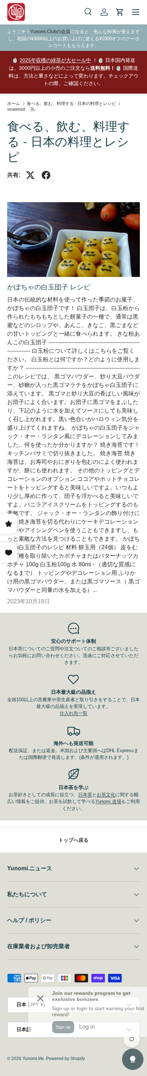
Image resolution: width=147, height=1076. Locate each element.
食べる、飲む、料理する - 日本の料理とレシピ (71, 103)
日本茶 (85, 794)
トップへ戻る (73, 840)
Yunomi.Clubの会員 (50, 31)
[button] (120, 12)
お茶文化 (106, 794)
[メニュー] (135, 12)
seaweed (16, 109)
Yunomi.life (33, 1058)
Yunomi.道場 (108, 801)
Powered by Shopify (65, 1058)
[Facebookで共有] (46, 175)
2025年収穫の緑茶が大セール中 (55, 60)
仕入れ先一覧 (73, 713)
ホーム (13, 103)
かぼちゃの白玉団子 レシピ (48, 287)
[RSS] (32, 109)
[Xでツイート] (30, 175)
